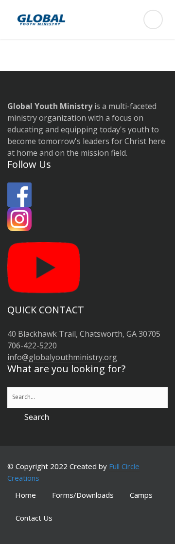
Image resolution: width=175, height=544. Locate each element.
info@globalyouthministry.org (62, 357)
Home (25, 495)
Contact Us (34, 518)
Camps (141, 495)
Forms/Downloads (83, 495)
